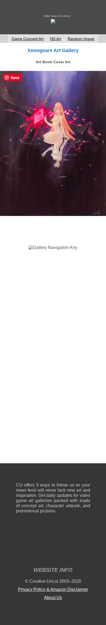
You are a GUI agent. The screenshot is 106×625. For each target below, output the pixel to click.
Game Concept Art (27, 39)
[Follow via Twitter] (70, 474)
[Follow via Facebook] (53, 474)
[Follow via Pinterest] (86, 474)
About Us (53, 597)
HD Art (55, 39)
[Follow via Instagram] (36, 474)
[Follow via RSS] (20, 474)
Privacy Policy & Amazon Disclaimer (53, 589)
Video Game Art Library (57, 15)
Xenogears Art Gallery (53, 50)
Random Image (81, 39)
